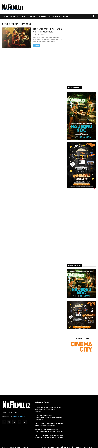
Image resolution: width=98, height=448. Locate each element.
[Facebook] (4, 422)
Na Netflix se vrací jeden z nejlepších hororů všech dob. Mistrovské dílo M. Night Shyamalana (48, 409)
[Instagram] (9, 422)
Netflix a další (54, 16)
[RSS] (14, 422)
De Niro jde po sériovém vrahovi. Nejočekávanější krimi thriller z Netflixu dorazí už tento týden (48, 417)
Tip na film (42, 16)
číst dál (37, 45)
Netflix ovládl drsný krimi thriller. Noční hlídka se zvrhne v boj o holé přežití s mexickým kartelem (49, 436)
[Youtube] (25, 422)
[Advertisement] (81, 212)
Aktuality (14, 16)
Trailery (32, 16)
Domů (5, 16)
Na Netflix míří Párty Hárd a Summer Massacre (47, 30)
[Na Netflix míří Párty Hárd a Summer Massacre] (16, 37)
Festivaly (66, 16)
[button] (93, 16)
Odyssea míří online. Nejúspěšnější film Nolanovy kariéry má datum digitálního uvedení (49, 430)
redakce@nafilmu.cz (19, 417)
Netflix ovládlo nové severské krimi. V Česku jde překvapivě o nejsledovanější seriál (49, 424)
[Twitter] (19, 422)
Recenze (24, 16)
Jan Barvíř (36, 35)
